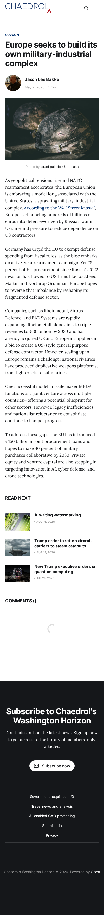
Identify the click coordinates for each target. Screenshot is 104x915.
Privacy (52, 835)
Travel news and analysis (52, 806)
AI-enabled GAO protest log (52, 816)
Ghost (95, 871)
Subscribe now (56, 765)
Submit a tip (52, 825)
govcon (12, 35)
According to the (59, 208)
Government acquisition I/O (52, 796)
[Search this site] (86, 8)
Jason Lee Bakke (42, 79)
